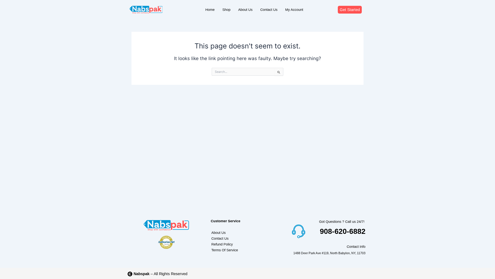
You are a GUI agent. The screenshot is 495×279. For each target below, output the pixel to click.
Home (210, 10)
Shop (226, 10)
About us (245, 10)
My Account (294, 10)
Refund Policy (222, 244)
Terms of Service (224, 250)
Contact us (268, 10)
